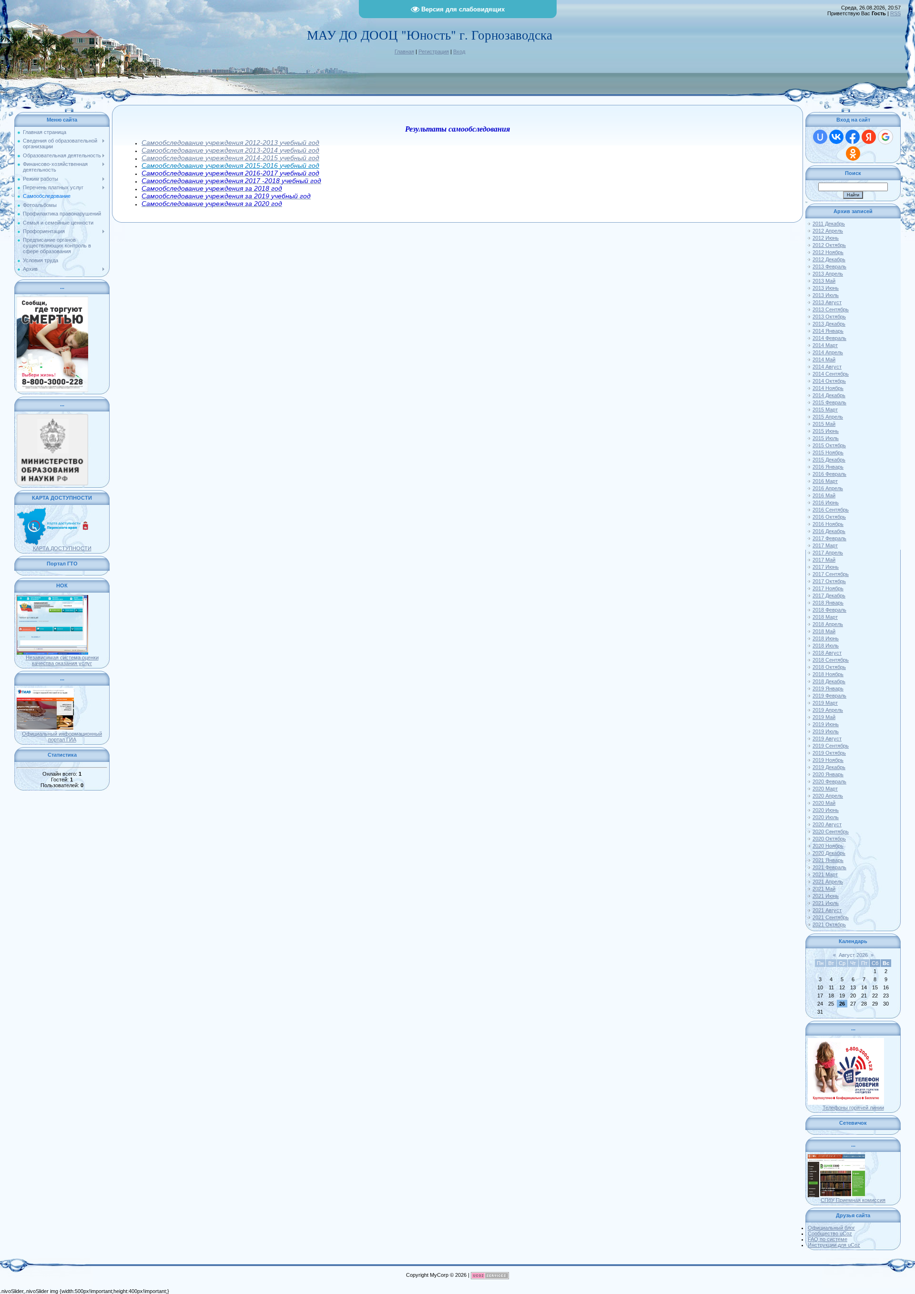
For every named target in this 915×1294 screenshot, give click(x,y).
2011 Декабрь (829, 223)
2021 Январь (828, 860)
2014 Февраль (829, 338)
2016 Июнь (826, 502)
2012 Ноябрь (828, 252)
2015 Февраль (829, 402)
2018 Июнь (826, 638)
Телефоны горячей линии (853, 1107)
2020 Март (825, 788)
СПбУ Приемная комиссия (853, 1200)
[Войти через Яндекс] (869, 137)
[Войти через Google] (885, 136)
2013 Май (824, 281)
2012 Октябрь (829, 245)
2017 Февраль (829, 538)
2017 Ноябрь (828, 588)
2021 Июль (826, 903)
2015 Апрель (828, 417)
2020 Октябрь (829, 839)
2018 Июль (826, 645)
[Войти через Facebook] (852, 137)
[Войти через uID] (820, 137)
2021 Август (827, 910)
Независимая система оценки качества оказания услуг (62, 660)
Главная (404, 51)
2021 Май (824, 889)
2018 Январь (828, 603)
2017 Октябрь (829, 581)
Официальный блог (831, 1228)
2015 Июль (826, 438)
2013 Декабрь (829, 324)
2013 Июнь (826, 288)
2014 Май (824, 359)
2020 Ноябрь (828, 846)
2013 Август (827, 302)
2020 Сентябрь (831, 831)
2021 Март (825, 874)
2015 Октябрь (829, 445)
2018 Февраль (829, 610)
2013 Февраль (829, 266)
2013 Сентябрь (831, 309)
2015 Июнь (826, 431)
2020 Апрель (828, 796)
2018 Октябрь (829, 667)
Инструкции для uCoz (834, 1245)
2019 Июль (826, 731)
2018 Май (824, 631)
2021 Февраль (829, 867)
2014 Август (827, 367)
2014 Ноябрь (828, 388)
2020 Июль (826, 817)
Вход (459, 51)
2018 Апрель (828, 624)
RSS (895, 13)
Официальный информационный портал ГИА (62, 736)
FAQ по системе (827, 1239)
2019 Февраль (829, 695)
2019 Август (827, 738)
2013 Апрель (828, 274)
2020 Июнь (826, 810)
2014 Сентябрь (831, 374)
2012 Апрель (828, 231)
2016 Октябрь (829, 517)
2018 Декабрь (829, 681)
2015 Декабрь (829, 459)
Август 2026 (853, 955)
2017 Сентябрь (831, 574)
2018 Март (825, 617)
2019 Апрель (828, 710)
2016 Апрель (828, 488)
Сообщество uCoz (830, 1233)
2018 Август (827, 653)
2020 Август (827, 824)
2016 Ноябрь (828, 524)
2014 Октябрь (829, 381)
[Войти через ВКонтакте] (836, 137)
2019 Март (825, 703)
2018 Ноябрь (828, 674)
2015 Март (825, 409)
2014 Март (825, 345)
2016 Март (825, 481)
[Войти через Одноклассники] (853, 153)
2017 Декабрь (829, 595)
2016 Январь (828, 467)
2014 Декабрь (829, 395)
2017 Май (824, 560)
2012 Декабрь (829, 259)
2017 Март (825, 545)
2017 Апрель (828, 552)
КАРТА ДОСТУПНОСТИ (62, 548)
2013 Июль (826, 295)
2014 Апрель (828, 352)
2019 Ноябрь (828, 760)
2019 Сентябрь (831, 746)
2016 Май (824, 495)
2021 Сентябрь (831, 917)
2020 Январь (828, 774)
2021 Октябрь (829, 924)
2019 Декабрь (829, 767)
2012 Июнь (826, 238)
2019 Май (824, 717)
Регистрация (433, 51)
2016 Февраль (829, 474)
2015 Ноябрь (828, 452)
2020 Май (824, 803)
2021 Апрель (828, 881)
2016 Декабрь (829, 531)
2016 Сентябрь (831, 510)
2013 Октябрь (829, 316)
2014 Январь (828, 331)
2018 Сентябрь (831, 660)
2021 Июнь (826, 896)
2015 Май (824, 424)
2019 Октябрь (829, 753)
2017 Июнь (826, 567)
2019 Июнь (826, 724)
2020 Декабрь (829, 853)
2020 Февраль (829, 781)
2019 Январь (828, 688)
